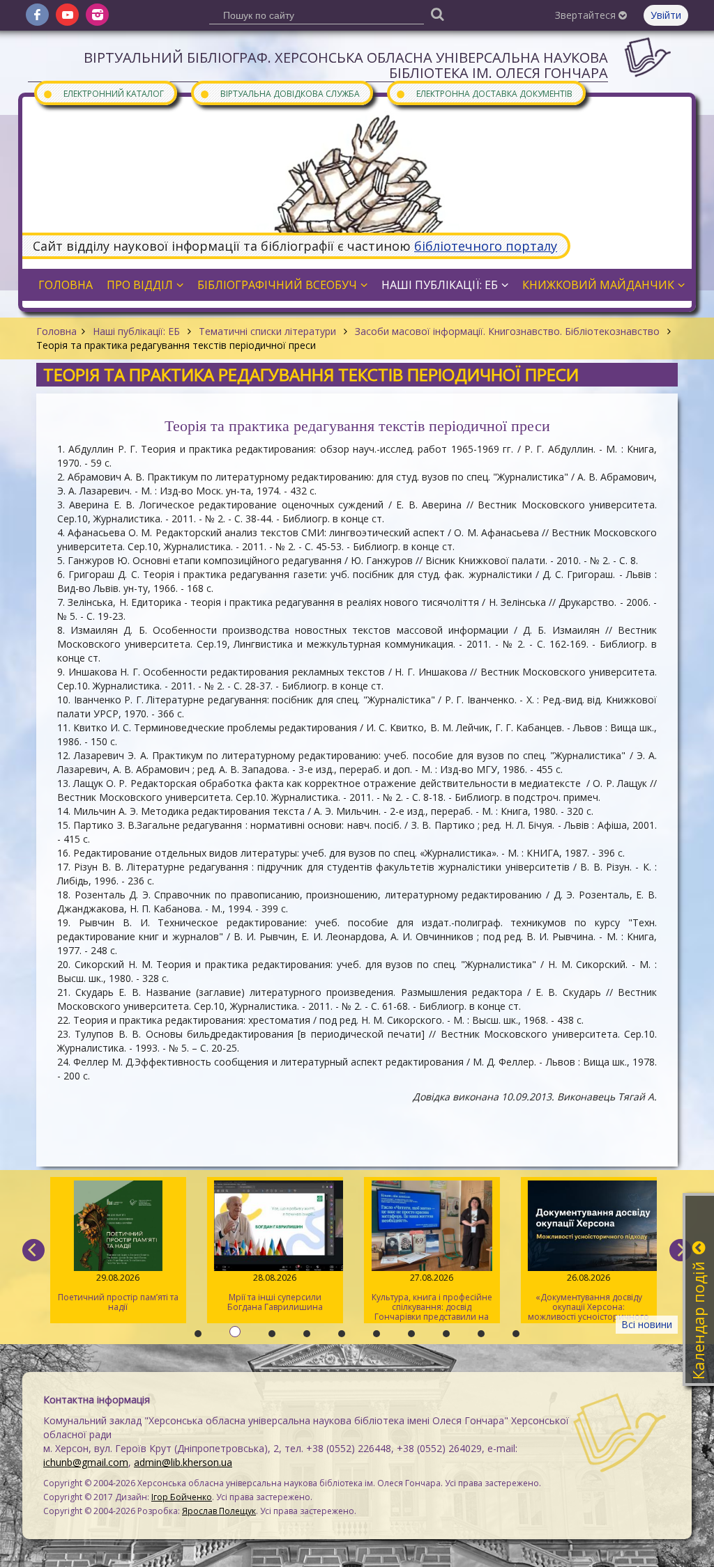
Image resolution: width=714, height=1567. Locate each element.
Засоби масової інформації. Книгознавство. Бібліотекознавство (507, 331)
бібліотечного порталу (485, 245)
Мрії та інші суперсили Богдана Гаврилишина (275, 1292)
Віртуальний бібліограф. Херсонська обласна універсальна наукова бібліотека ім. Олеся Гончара (346, 65)
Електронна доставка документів (483, 93)
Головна (56, 331)
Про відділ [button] (140, 285)
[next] (680, 1250)
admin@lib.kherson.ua (183, 1462)
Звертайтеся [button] (586, 15)
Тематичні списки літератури (267, 331)
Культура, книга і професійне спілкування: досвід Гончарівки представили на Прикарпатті (432, 1297)
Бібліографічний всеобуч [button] (277, 285)
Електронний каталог (103, 93)
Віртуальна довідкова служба (279, 93)
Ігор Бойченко (181, 1497)
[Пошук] (437, 13)
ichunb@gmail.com (85, 1462)
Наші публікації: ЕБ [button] (439, 285)
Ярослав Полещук (219, 1511)
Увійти (666, 15)
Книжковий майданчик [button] (598, 285)
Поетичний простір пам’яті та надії (118, 1292)
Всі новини (646, 1324)
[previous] (33, 1250)
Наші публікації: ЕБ (136, 331)
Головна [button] (65, 285)
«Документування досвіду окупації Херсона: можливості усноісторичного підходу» (588, 1297)
